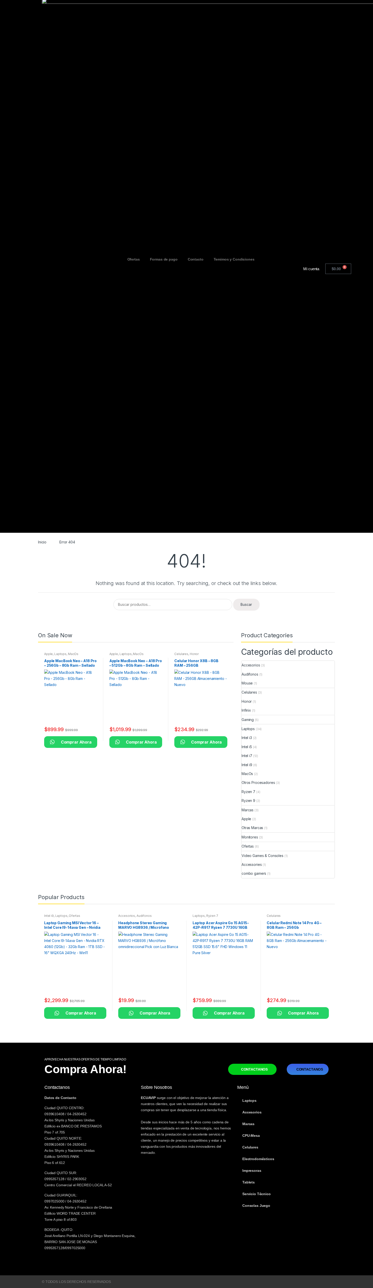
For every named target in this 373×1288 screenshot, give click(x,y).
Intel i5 (247, 747)
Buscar (246, 604)
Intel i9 (247, 765)
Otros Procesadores (258, 782)
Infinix (246, 710)
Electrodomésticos (258, 1159)
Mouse (247, 683)
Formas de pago (164, 259)
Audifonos (250, 674)
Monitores (250, 837)
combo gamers (254, 873)
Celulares (181, 654)
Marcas (247, 810)
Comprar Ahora (70, 742)
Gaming (248, 719)
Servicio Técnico (256, 1194)
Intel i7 (247, 755)
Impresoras (251, 1171)
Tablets (248, 1182)
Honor (194, 654)
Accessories (252, 864)
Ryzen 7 (248, 791)
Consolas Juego (256, 1206)
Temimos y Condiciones (234, 259)
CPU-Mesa (251, 1136)
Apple (48, 654)
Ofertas (133, 259)
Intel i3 (247, 737)
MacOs (73, 654)
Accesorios (251, 665)
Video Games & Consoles (262, 855)
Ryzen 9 (248, 800)
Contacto (196, 259)
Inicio (42, 542)
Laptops (60, 654)
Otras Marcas (252, 828)
